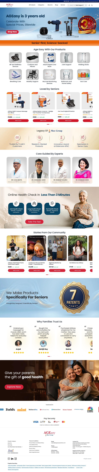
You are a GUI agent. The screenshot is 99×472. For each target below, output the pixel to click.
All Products (32, 5)
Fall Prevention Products (28, 467)
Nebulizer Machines (62, 467)
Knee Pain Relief (12, 465)
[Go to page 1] (48, 124)
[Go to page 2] (50, 124)
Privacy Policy (32, 448)
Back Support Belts (46, 465)
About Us (50, 5)
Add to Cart (18, 120)
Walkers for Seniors (39, 467)
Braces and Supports (13, 469)
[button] (47, 38)
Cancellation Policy (33, 444)
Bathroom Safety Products (79, 465)
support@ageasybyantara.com (58, 442)
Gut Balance (71, 467)
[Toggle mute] (24, 237)
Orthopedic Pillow (21, 465)
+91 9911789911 (54, 447)
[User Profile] (89, 5)
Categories (41, 5)
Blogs (56, 5)
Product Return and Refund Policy (36, 442)
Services (63, 5)
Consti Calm (79, 467)
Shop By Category (12, 441)
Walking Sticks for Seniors (14, 467)
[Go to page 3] (51, 124)
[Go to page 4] (51, 274)
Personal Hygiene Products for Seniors (61, 465)
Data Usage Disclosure (34, 452)
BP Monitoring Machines (51, 467)
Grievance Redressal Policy (35, 446)
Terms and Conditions (34, 450)
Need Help (10, 445)
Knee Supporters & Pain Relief (33, 465)
